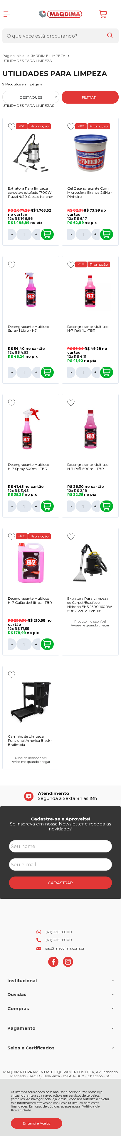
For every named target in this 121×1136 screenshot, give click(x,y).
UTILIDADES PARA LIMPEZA (27, 60)
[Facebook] (53, 965)
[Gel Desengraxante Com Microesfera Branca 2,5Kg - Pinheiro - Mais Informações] (90, 152)
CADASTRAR (60, 882)
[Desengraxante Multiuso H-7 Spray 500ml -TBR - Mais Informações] (31, 429)
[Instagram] (68, 965)
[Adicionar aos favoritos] (11, 126)
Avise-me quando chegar (90, 625)
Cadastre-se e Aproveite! (60, 819)
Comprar (47, 234)
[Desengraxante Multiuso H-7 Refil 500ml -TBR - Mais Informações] (90, 429)
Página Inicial (14, 55)
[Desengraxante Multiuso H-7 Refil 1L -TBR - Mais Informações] (90, 291)
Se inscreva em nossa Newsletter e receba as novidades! (60, 826)
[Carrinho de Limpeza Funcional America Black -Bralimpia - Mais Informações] (31, 700)
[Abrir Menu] (6, 14)
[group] (60, 796)
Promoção (39, 126)
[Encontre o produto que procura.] (110, 35)
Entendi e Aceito (36, 1123)
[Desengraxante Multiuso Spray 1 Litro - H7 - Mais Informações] (31, 291)
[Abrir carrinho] (107, 14)
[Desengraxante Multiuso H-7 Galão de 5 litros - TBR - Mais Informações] (31, 562)
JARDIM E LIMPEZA (48, 55)
